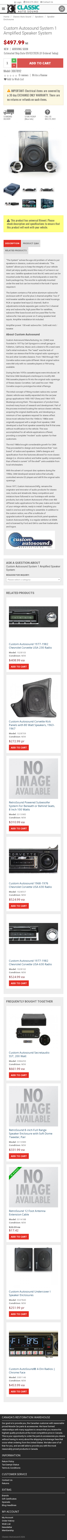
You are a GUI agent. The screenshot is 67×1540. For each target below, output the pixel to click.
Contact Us (48, 2)
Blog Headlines (9, 1505)
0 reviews (23, 75)
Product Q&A (31, 243)
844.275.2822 (32, 2)
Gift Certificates (9, 1499)
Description (12, 243)
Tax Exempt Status (10, 1464)
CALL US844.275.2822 (50, 117)
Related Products (16, 250)
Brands (5, 1495)
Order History (8, 1521)
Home (6, 16)
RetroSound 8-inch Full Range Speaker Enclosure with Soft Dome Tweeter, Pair (30, 1133)
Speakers (39, 16)
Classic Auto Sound (22, 16)
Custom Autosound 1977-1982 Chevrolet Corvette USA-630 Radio (30, 962)
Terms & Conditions (11, 1468)
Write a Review (39, 75)
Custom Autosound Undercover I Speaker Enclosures (30, 1293)
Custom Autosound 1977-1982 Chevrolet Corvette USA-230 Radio (30, 645)
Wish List (6, 1524)
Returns (5, 1483)
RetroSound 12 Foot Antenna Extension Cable (27, 1212)
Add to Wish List (15, 79)
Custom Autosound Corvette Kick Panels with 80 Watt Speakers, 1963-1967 (32, 725)
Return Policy (8, 1461)
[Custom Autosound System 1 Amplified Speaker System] (33, 152)
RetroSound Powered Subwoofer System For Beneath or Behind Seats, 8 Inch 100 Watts (32, 805)
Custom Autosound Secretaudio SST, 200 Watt (29, 1054)
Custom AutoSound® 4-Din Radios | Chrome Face (32, 1370)
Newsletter (7, 1527)
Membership (8, 1530)
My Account (7, 1517)
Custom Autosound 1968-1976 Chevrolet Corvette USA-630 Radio (30, 885)
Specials (6, 1502)
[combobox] (33, 579)
